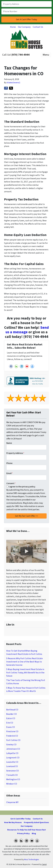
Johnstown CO (13, 748)
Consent (11, 483)
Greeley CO (11, 744)
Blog (34, 833)
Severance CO (12, 770)
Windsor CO (11, 783)
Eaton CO (10, 718)
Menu (46, 55)
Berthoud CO (12, 709)
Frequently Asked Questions (36, 822)
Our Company (24, 26)
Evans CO (10, 727)
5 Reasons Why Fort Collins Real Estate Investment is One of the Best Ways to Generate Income (24, 661)
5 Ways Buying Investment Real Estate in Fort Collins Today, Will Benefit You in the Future (25, 672)
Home (13, 26)
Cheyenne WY (12, 802)
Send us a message (27, 330)
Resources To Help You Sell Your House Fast (26, 829)
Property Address (15, 453)
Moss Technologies (31, 859)
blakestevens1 (13, 82)
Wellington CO (13, 779)
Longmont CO (12, 757)
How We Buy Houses (13, 822)
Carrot (44, 864)
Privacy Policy (23, 833)
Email (9, 473)
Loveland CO (12, 766)
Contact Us (38, 26)
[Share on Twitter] (11, 88)
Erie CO (9, 722)
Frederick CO (12, 735)
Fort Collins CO (13, 740)
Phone (9, 463)
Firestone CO (12, 731)
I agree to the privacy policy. (22, 486)
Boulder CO (11, 714)
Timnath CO (12, 775)
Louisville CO (12, 762)
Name (9, 443)
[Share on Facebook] (6, 88)
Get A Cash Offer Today (20, 818)
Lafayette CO (12, 753)
